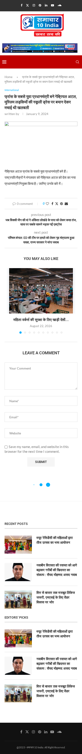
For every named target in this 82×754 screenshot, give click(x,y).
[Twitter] (27, 5)
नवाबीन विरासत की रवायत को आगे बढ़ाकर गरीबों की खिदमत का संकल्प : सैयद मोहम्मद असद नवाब (56, 570)
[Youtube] (52, 5)
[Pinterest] (40, 5)
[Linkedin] (46, 5)
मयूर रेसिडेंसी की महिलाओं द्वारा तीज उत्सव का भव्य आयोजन (54, 540)
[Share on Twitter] (56, 204)
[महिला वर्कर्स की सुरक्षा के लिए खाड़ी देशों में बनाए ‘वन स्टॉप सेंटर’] (41, 290)
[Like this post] (47, 204)
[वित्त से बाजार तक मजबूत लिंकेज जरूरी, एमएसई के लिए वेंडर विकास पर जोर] (18, 599)
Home (9, 77)
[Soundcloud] (60, 5)
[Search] (77, 62)
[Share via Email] (66, 204)
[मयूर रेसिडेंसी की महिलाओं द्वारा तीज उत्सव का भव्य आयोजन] (18, 545)
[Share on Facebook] (52, 204)
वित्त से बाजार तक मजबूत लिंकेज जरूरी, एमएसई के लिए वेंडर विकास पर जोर (55, 597)
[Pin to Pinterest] (61, 204)
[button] (11, 300)
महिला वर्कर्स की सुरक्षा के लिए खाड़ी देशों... (41, 320)
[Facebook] (21, 5)
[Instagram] (34, 5)
